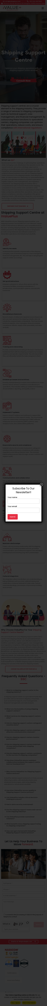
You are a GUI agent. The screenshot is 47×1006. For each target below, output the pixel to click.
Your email (12, 506)
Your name (12, 497)
